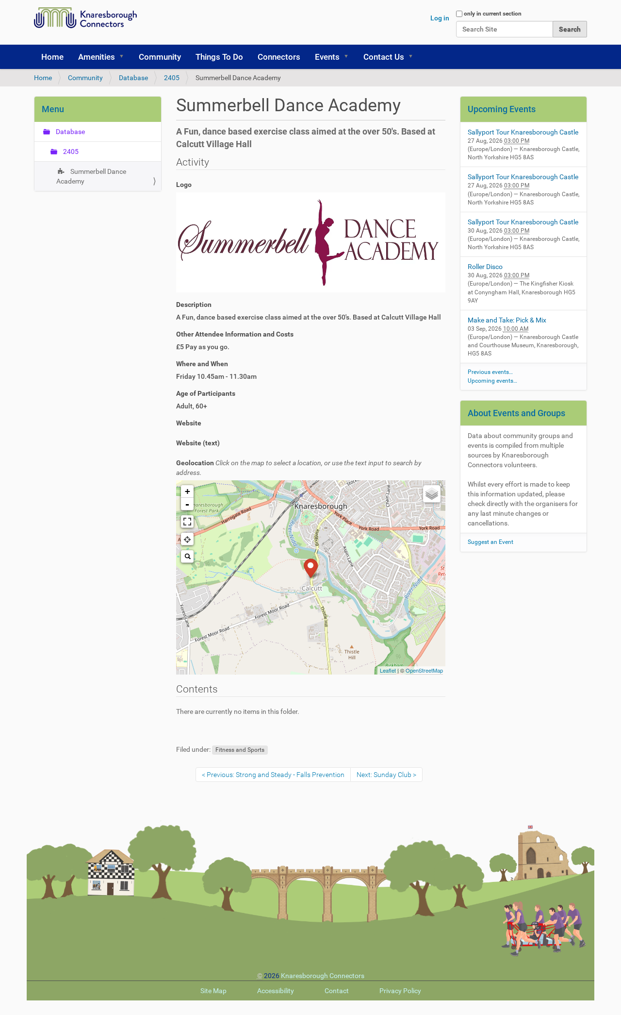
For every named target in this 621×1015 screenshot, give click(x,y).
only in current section (493, 13)
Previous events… (490, 372)
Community (160, 57)
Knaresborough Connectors (322, 976)
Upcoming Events (502, 109)
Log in (439, 18)
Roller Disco (485, 267)
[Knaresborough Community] (87, 17)
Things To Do (219, 57)
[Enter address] (187, 556)
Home (52, 57)
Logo (184, 184)
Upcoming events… (492, 380)
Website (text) (198, 443)
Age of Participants (205, 393)
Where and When (202, 364)
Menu (53, 109)
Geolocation (299, 467)
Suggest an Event (490, 542)
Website (188, 423)
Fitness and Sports (239, 749)
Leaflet (388, 670)
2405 (172, 78)
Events (327, 57)
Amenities (96, 57)
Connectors (279, 57)
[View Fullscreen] (187, 521)
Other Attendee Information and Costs (235, 334)
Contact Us (383, 57)
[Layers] (432, 494)
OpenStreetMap (424, 670)
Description (194, 304)
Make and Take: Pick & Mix (507, 320)
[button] (124, 57)
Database (133, 78)
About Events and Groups (516, 413)
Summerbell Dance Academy (91, 176)
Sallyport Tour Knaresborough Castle (523, 132)
